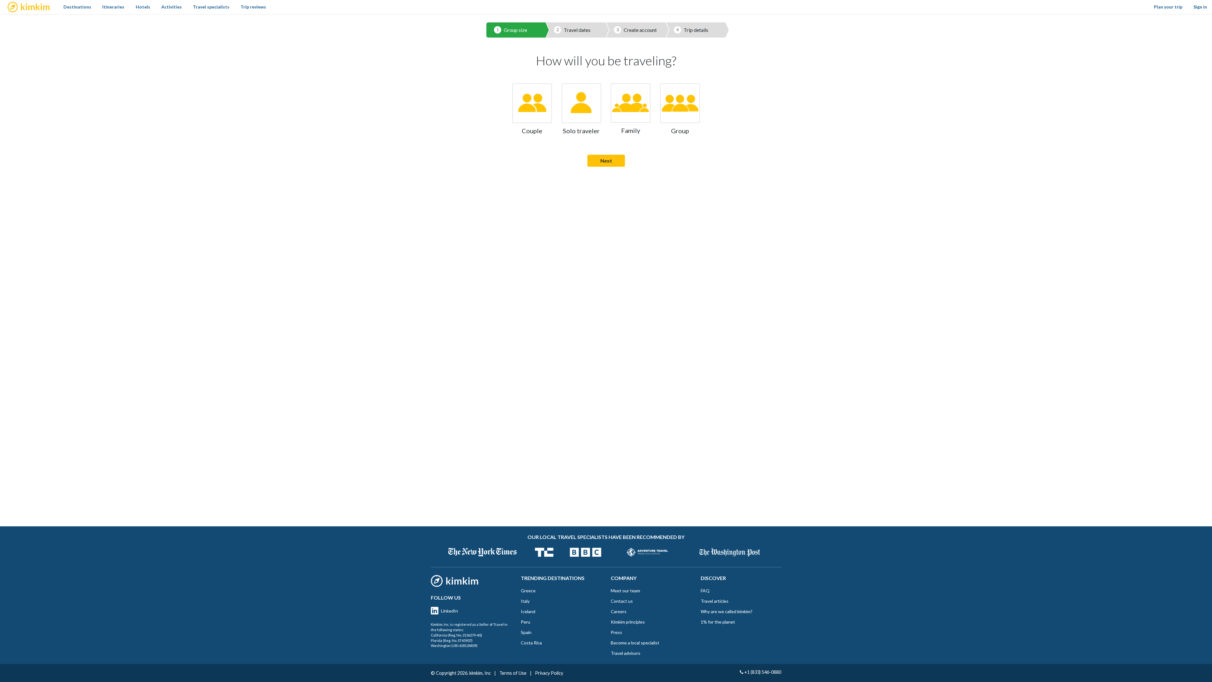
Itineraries (113, 6)
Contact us (622, 601)
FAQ (705, 590)
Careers (619, 611)
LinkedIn (449, 610)
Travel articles (714, 601)
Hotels (143, 6)
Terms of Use (512, 673)
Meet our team (625, 590)
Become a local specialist (635, 642)
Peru (525, 622)
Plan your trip (1168, 6)
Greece (528, 590)
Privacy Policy (549, 673)
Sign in (1200, 6)
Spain (526, 632)
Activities (171, 6)
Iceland (528, 611)
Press (616, 632)
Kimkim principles (628, 622)
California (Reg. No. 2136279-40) (456, 635)
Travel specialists (211, 6)
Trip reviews (253, 6)
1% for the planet (718, 622)
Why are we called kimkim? (726, 611)
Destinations (77, 6)
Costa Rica (531, 642)
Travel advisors (625, 653)
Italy (525, 601)
